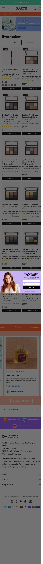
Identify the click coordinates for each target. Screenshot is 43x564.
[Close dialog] (41, 273)
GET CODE (31, 287)
